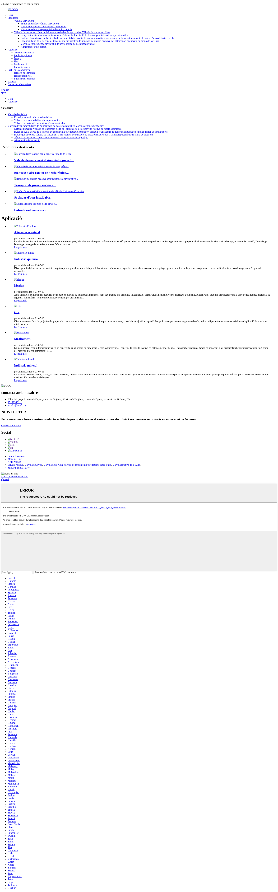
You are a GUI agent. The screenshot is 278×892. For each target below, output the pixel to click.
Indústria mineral (22, 67)
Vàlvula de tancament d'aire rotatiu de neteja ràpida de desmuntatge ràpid (58, 43)
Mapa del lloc (15, 459)
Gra (16, 61)
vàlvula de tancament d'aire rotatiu (81, 464)
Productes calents (16, 456)
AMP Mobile (14, 461)
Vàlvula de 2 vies (33, 464)
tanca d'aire (105, 464)
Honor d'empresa (23, 75)
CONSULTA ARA (11, 425)
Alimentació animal (24, 52)
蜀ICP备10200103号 (19, 467)
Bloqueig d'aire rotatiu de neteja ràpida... (41, 172)
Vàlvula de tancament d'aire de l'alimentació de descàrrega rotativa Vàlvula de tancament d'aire (62, 32)
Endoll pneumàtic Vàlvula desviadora (40, 23)
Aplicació (13, 49)
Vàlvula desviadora (24, 20)
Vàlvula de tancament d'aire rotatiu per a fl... (44, 160)
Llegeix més (20, 247)
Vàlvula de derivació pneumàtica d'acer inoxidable (46, 29)
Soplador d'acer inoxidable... (33, 197)
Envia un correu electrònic (14, 476)
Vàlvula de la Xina (53, 464)
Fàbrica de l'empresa (24, 78)
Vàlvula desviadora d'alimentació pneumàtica (43, 26)
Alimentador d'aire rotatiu (33, 46)
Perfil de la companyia (19, 70)
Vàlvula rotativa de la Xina (126, 464)
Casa (10, 15)
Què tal (5, 479)
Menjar (17, 58)
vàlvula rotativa (15, 464)
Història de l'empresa (24, 72)
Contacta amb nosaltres (19, 84)
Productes (13, 17)
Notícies (12, 81)
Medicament (20, 64)
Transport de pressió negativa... (35, 185)
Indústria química (23, 55)
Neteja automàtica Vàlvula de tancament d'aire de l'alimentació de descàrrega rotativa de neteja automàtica (74, 35)
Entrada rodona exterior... (31, 210)
